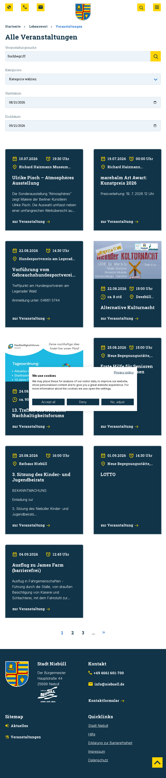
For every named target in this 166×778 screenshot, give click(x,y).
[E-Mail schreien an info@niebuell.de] (41, 7)
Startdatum (13, 93)
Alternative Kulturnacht (111, 244)
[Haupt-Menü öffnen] (157, 7)
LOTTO (99, 448)
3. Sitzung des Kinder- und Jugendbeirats (37, 448)
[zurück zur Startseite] (83, 11)
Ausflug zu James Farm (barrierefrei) (33, 547)
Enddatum (13, 117)
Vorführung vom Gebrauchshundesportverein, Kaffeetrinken (41, 246)
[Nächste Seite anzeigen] (103, 632)
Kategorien (13, 70)
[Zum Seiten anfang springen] (157, 762)
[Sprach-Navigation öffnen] (9, 7)
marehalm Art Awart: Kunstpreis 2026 (123, 152)
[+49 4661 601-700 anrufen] (25, 7)
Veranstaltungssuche (21, 48)
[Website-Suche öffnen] (141, 7)
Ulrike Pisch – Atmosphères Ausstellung (36, 152)
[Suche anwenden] (155, 56)
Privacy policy (124, 372)
